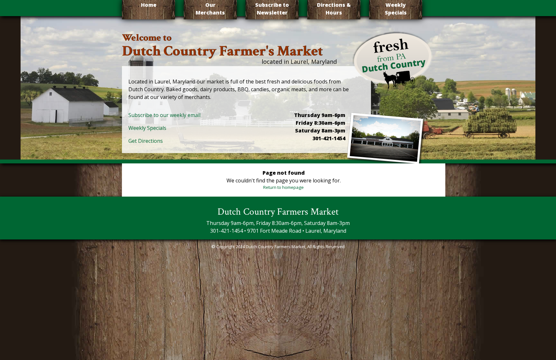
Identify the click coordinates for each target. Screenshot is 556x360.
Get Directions (145, 140)
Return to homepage (283, 187)
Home (148, 4)
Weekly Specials (396, 8)
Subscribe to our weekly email (164, 115)
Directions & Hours (334, 8)
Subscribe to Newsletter (272, 8)
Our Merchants (210, 8)
